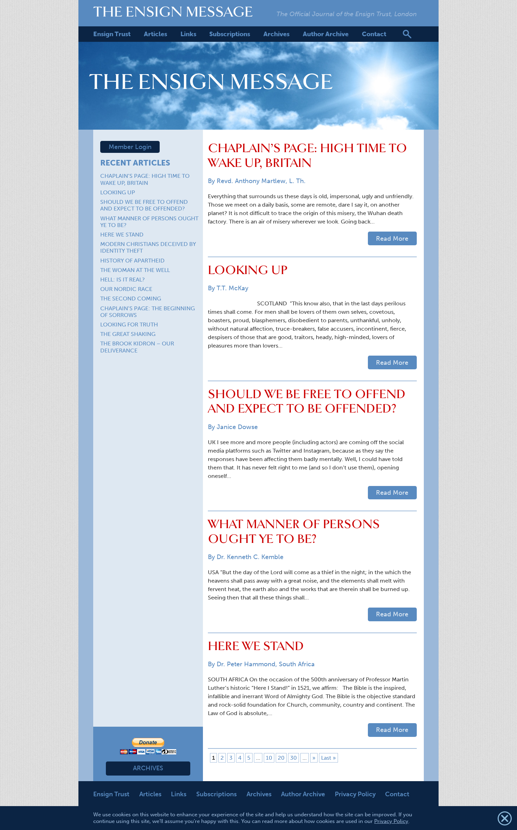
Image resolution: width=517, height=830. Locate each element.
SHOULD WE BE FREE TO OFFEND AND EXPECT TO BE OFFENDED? (144, 205)
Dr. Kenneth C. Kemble (250, 557)
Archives (276, 34)
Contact (374, 34)
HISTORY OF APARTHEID (132, 260)
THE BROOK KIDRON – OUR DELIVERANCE (137, 347)
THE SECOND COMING (130, 298)
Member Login (130, 147)
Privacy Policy (355, 794)
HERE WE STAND (121, 234)
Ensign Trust (111, 34)
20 (281, 757)
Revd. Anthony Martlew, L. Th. (261, 181)
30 (293, 757)
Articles (155, 34)
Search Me (407, 34)
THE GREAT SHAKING (127, 334)
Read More (392, 238)
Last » (328, 757)
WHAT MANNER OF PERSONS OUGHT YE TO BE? (294, 531)
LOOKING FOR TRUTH (129, 324)
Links (188, 34)
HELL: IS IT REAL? (122, 279)
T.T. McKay (232, 288)
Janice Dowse (237, 427)
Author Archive (326, 34)
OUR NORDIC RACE (126, 289)
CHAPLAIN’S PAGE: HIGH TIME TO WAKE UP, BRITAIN (145, 179)
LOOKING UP (117, 192)
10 (269, 757)
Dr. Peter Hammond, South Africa (266, 664)
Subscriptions (229, 34)
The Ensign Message (173, 11)
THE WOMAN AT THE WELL (135, 270)
